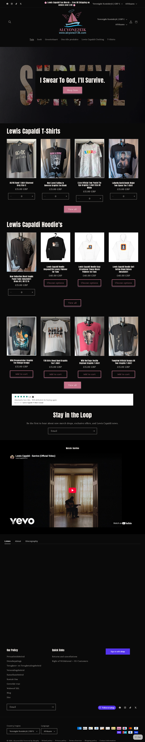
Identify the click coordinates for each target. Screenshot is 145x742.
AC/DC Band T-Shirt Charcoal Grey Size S (21, 184)
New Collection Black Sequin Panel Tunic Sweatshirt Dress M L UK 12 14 (21, 279)
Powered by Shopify (31, 741)
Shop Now (72, 90)
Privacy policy (60, 741)
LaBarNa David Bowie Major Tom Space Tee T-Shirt (123, 184)
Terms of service (75, 741)
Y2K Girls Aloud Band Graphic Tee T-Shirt (56, 362)
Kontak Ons (12, 679)
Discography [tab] (31, 541)
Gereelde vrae (13, 684)
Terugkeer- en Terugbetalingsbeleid (24, 665)
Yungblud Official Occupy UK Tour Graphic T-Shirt (123, 362)
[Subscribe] (94, 431)
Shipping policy (91, 741)
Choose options (55, 282)
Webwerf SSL (13, 688)
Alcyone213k (18, 741)
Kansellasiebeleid (15, 674)
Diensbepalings (14, 661)
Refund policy (47, 741)
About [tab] (18, 541)
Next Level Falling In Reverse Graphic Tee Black (55, 184)
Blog (9, 693)
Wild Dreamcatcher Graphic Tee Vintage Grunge (21, 361)
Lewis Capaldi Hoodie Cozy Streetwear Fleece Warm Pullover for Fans (90, 269)
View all (72, 209)
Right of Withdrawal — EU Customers (70, 661)
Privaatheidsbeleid (16, 656)
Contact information (108, 741)
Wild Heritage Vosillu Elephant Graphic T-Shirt (89, 362)
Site (9, 697)
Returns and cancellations (64, 656)
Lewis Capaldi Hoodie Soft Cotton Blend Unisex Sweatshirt (123, 269)
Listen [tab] (8, 541)
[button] (10, 22)
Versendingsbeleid (15, 670)
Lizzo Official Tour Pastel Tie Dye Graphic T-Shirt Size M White (89, 185)
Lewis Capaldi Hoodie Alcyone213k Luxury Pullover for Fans (55, 269)
